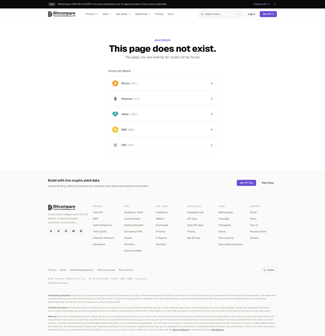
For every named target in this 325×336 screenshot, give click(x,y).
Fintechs (161, 231)
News (253, 218)
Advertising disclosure (81, 269)
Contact (254, 237)
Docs (171, 14)
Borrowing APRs (133, 231)
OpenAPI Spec (195, 225)
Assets (128, 237)
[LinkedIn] (66, 231)
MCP (95, 218)
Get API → (268, 14)
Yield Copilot (100, 231)
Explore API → (262, 4)
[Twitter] (51, 231)
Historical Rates (133, 250)
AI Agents (161, 237)
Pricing (159, 14)
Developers (99, 244)
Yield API (98, 212)
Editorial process (106, 269)
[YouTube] (73, 231)
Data (105, 14)
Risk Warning (217, 329)
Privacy (52, 269)
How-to (254, 225)
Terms (63, 269)
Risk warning (226, 237)
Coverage (224, 218)
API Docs (192, 218)
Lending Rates (132, 218)
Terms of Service (180, 329)
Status (222, 231)
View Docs (268, 182)
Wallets (160, 218)
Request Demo (258, 231)
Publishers (161, 212)
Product (90, 14)
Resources (141, 14)
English (270, 269)
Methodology (226, 212)
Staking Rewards (134, 225)
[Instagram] (81, 231)
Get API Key (246, 182)
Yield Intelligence (102, 225)
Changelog (225, 225)
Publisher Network (103, 237)
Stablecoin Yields (133, 212)
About (253, 212)
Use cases (121, 14)
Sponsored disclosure (230, 244)
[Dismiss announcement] (274, 4)
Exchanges (162, 225)
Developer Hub (195, 212)
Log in (251, 14)
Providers (129, 244)
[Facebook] (58, 231)
